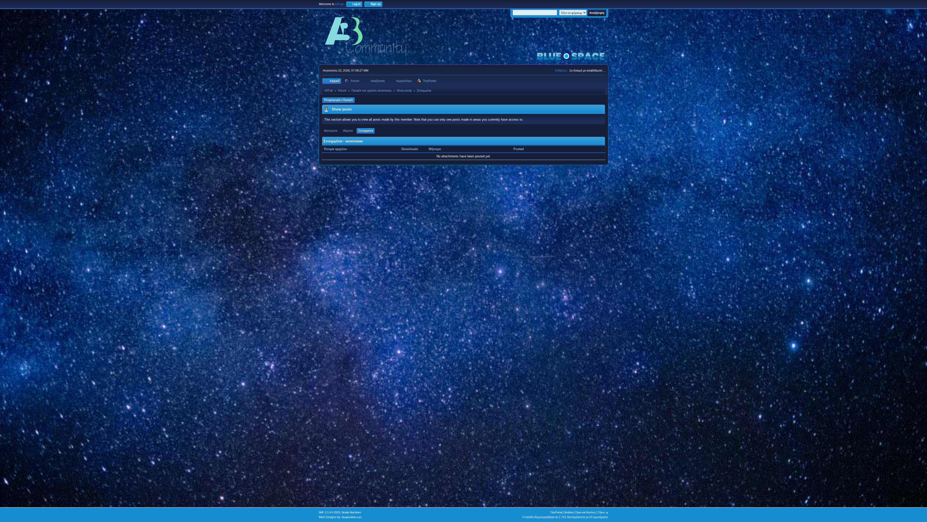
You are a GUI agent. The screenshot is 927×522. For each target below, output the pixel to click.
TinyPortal (556, 512)
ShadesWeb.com (352, 517)
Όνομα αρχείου (336, 149)
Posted (518, 149)
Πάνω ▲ (603, 512)
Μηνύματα (330, 130)
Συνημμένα (365, 130)
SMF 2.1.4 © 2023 (329, 512)
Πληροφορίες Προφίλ (338, 100)
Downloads (409, 149)
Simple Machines (351, 512)
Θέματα (348, 130)
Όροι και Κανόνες (586, 512)
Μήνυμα (435, 149)
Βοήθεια (568, 512)
